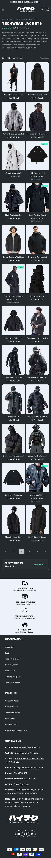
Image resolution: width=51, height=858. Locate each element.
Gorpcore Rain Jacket (37, 257)
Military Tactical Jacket (37, 456)
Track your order (12, 683)
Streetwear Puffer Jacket (37, 338)
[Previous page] (6, 551)
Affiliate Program (12, 677)
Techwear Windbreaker (37, 377)
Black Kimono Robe (13, 537)
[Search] (42, 9)
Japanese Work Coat (13, 495)
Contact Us (10, 671)
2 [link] (21, 551)
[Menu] (3, 9)
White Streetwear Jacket (13, 134)
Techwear (7, 19)
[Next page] (45, 551)
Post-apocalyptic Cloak (14, 95)
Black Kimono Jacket (37, 537)
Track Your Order (12, 659)
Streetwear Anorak (13, 173)
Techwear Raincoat (13, 338)
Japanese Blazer (37, 495)
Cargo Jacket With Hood (13, 257)
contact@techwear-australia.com (27, 768)
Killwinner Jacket (37, 173)
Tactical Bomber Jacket (37, 417)
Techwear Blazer (14, 417)
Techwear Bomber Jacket (37, 134)
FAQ (7, 653)
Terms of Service (12, 713)
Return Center (11, 665)
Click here (24, 784)
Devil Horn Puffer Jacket (13, 456)
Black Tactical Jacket (37, 215)
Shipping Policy (12, 701)
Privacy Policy (11, 707)
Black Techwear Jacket (13, 296)
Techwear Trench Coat (37, 95)
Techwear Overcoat (13, 377)
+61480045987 (20, 773)
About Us (9, 647)
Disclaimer (10, 719)
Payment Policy (12, 725)
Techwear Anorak (37, 296)
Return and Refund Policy (16, 731)
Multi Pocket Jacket (13, 215)
